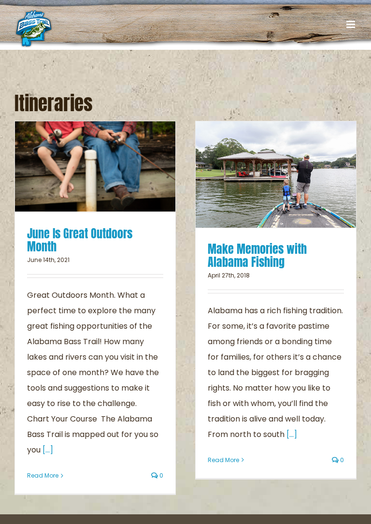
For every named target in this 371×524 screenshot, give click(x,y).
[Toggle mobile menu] (351, 24)
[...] (48, 449)
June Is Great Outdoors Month (79, 240)
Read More (42, 475)
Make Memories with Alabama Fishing (257, 255)
